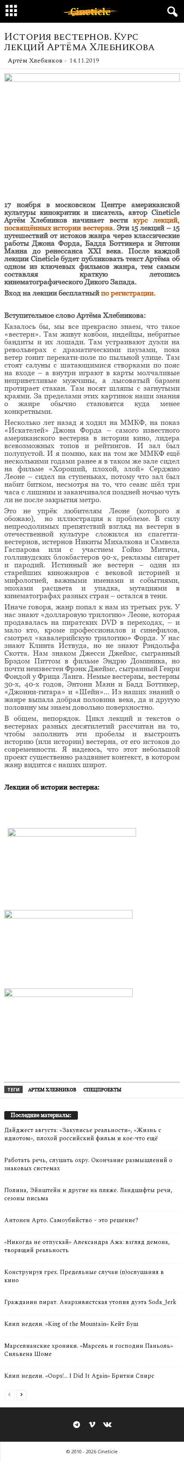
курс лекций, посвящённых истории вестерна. (92, 224)
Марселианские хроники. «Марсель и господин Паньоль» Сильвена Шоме (88, 1350)
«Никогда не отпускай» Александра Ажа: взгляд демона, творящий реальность (87, 1246)
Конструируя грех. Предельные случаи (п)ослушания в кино (84, 1276)
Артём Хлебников (35, 61)
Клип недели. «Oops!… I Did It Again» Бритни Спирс (79, 1375)
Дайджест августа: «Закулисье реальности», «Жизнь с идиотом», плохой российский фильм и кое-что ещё (82, 1134)
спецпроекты (102, 1089)
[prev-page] (9, 1394)
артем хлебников (52, 1089)
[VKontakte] (107, 1425)
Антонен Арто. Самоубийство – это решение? (71, 1220)
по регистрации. (127, 293)
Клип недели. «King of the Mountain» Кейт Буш (71, 1323)
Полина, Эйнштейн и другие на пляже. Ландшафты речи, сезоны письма (88, 1194)
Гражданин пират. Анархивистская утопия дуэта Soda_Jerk (90, 1302)
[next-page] (21, 1394)
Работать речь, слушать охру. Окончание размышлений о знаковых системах (88, 1164)
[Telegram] (76, 1425)
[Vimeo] (92, 1425)
